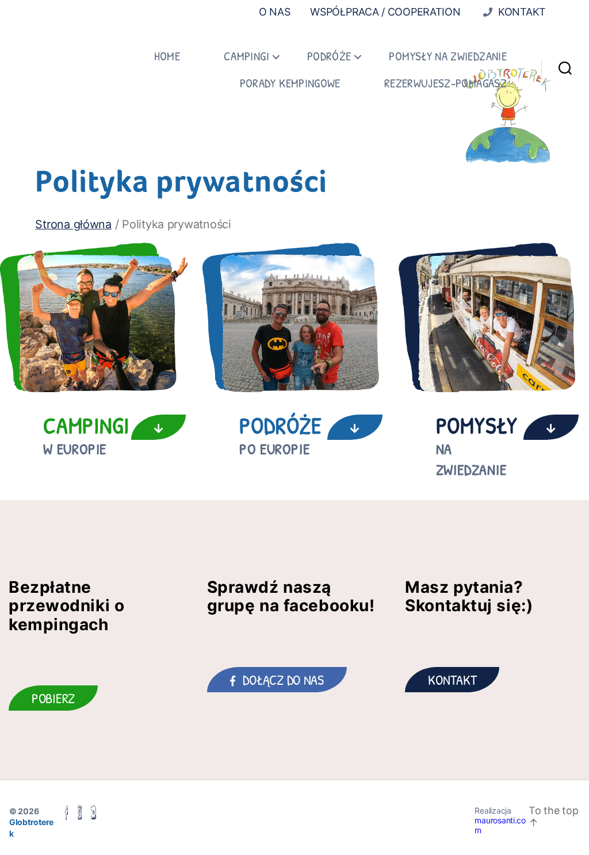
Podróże (329, 56)
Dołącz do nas (283, 679)
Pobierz (53, 698)
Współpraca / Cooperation (385, 12)
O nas (274, 12)
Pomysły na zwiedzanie (448, 56)
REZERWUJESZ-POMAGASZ (445, 83)
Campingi (246, 56)
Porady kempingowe (290, 83)
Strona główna (73, 224)
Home (167, 56)
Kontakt (520, 12)
